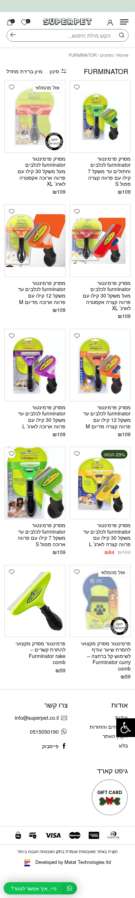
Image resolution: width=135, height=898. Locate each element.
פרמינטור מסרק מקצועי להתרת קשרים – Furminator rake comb (40, 653)
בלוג (123, 745)
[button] (77, 87)
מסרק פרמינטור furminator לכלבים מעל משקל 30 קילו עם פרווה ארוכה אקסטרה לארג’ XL (42, 171)
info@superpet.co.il (37, 717)
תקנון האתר (115, 736)
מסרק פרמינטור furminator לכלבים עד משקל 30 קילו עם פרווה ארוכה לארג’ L (42, 417)
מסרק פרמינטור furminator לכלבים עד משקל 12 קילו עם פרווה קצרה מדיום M (107, 417)
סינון (54, 71)
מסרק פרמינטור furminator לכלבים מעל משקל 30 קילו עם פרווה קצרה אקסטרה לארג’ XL (107, 295)
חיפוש (13, 35)
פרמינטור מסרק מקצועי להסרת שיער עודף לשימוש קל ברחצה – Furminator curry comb (106, 656)
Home (123, 55)
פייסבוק (50, 746)
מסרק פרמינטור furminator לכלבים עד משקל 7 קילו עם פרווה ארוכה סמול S (42, 534)
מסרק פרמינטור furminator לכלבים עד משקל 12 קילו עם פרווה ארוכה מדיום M (42, 292)
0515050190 (44, 731)
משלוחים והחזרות (109, 726)
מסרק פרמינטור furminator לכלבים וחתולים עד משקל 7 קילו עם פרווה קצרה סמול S (109, 171)
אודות (121, 717)
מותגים (106, 55)
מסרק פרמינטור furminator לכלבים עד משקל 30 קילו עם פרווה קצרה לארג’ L (107, 534)
